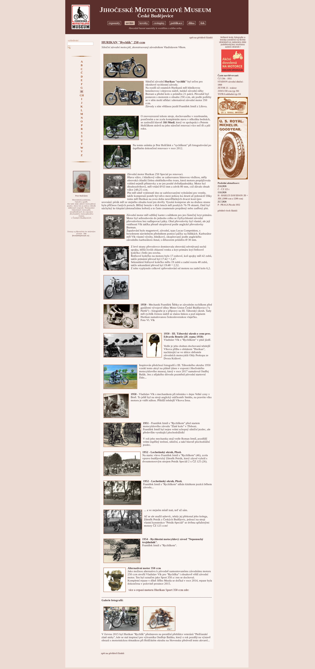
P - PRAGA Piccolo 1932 (229, 205)
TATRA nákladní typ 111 (229, 94)
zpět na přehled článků (201, 37)
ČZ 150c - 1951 (225, 79)
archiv (130, 23)
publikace (176, 23)
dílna (191, 23)
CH (82, 95)
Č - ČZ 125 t (223, 189)
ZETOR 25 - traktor (227, 88)
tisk (202, 23)
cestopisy (159, 23)
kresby (143, 23)
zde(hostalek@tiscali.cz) (80, 235)
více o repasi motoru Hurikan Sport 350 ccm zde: (159, 589)
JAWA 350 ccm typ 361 (228, 91)
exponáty (114, 23)
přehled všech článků (227, 211)
